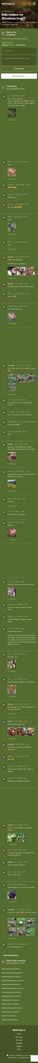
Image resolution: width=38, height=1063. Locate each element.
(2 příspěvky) (11, 977)
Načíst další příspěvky (10, 955)
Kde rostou (19, 1037)
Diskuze (19, 1046)
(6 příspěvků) (11, 969)
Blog (19, 1049)
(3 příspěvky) (11, 992)
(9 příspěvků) (12, 973)
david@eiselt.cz (25, 1058)
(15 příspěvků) (10, 1012)
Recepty (19, 1043)
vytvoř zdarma (21, 45)
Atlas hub (19, 1040)
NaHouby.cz (8, 3)
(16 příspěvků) (12, 1008)
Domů (19, 1034)
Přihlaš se (5, 45)
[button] (29, 3)
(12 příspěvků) (11, 984)
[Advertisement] (19, 140)
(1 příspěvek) (13, 988)
